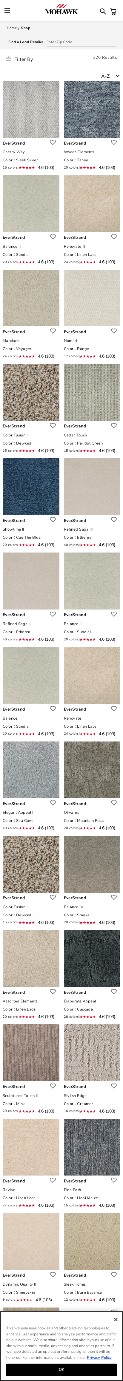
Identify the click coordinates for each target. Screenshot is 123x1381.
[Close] (115, 1319)
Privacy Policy (99, 1357)
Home (12, 27)
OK (61, 1369)
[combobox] (112, 75)
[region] (61, 1346)
